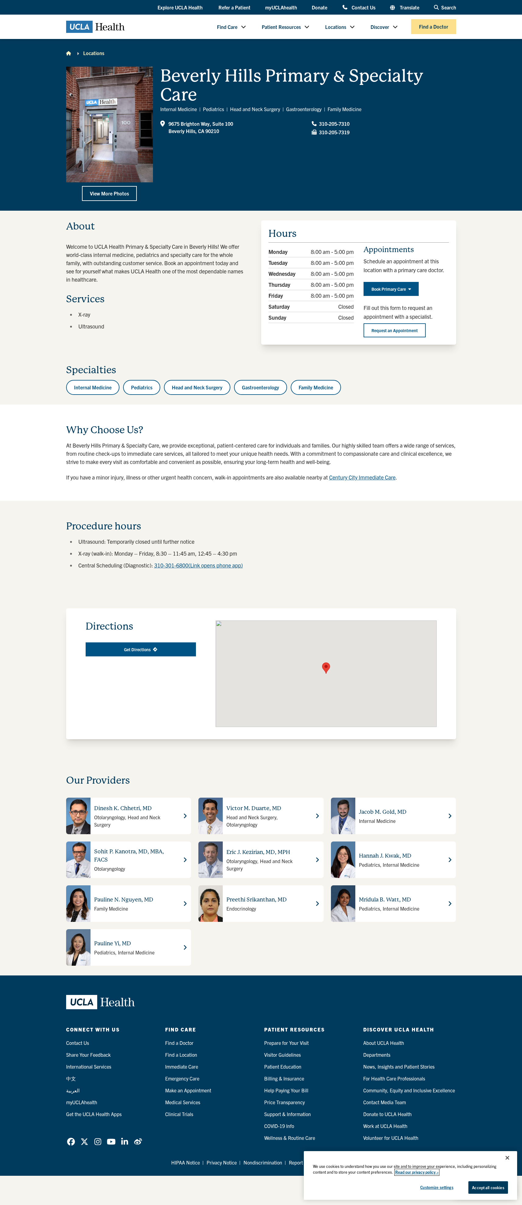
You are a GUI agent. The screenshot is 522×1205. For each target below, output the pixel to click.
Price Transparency (284, 1102)
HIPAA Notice (185, 1162)
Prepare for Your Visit (286, 1043)
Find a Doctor (433, 27)
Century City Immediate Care (362, 477)
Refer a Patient (234, 7)
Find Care (227, 27)
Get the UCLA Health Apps (94, 1114)
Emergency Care (182, 1078)
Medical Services (182, 1102)
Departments (376, 1055)
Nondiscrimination (262, 1162)
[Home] (68, 53)
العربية (73, 1090)
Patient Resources (281, 27)
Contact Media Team (384, 1102)
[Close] (507, 1158)
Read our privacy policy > (417, 1172)
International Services (88, 1066)
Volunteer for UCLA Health (390, 1138)
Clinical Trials (179, 1114)
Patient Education (282, 1066)
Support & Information (287, 1114)
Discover (380, 27)
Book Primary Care (388, 289)
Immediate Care (181, 1066)
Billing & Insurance (284, 1078)
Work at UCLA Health (385, 1126)
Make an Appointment (188, 1090)
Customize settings (436, 1187)
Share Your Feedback (88, 1055)
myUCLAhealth (281, 7)
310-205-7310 (334, 124)
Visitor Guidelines (282, 1055)
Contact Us (363, 7)
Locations (335, 27)
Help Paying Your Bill (286, 1090)
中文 (71, 1078)
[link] (71, 1142)
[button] (181, 8)
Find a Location (181, 1055)
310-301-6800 (198, 565)
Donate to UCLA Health (387, 1114)
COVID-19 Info (279, 1126)
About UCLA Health (383, 1043)
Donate (319, 7)
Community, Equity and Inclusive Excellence (409, 1090)
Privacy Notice (222, 1162)
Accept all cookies (488, 1187)
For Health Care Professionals (394, 1078)
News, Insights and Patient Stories (399, 1066)
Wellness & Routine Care (289, 1138)
